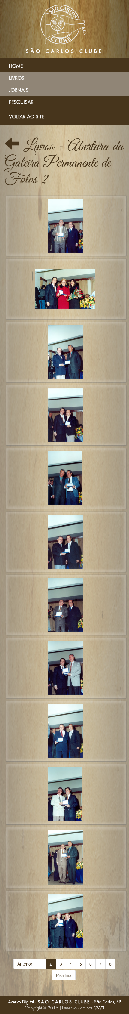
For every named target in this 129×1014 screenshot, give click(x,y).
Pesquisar (21, 102)
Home (16, 66)
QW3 (99, 1008)
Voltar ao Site (26, 116)
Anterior (24, 964)
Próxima (64, 975)
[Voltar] (12, 146)
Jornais (18, 90)
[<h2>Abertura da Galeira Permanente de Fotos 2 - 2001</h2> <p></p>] (66, 226)
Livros (16, 78)
